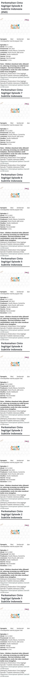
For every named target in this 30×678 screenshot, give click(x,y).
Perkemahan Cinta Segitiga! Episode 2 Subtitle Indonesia (12, 514)
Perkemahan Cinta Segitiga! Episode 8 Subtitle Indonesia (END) (12, 7)
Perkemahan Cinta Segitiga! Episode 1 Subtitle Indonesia (12, 598)
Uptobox (20, 77)
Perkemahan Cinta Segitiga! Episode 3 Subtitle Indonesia (12, 430)
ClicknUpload (12, 77)
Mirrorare (5, 79)
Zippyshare (4, 77)
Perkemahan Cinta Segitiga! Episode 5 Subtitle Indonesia (12, 261)
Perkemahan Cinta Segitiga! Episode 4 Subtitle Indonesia (12, 346)
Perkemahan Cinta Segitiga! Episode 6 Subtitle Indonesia (12, 177)
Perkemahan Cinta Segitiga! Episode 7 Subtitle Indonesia (12, 93)
